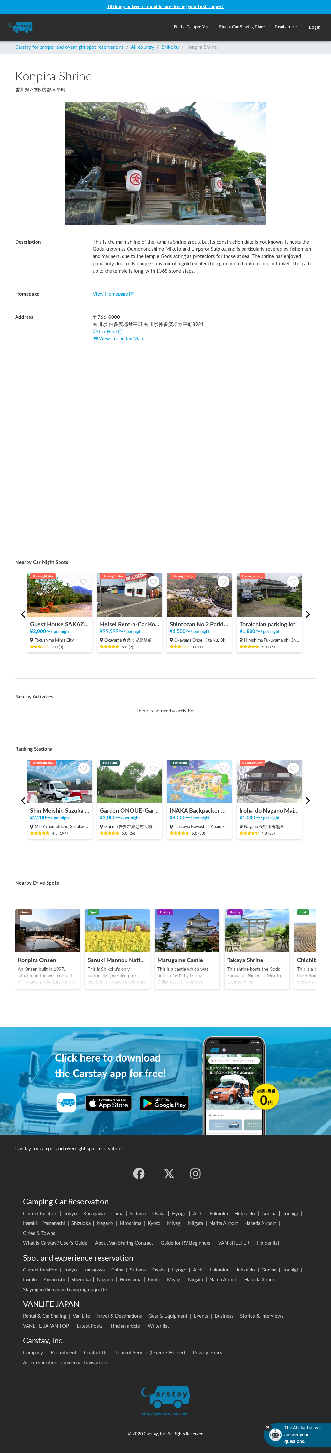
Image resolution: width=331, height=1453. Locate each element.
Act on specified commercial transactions (66, 1362)
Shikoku (170, 47)
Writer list (158, 1326)
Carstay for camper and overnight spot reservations (69, 47)
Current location (40, 1213)
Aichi (198, 1213)
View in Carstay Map (121, 339)
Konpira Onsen (37, 960)
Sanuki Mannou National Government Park (117, 960)
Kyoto (154, 1223)
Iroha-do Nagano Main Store (269, 811)
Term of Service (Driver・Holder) (150, 1352)
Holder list (268, 1243)
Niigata (195, 1223)
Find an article (125, 1326)
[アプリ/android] (164, 1103)
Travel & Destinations (119, 1316)
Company (33, 1352)
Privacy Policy (208, 1352)
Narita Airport (223, 1223)
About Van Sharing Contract (124, 1243)
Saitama (138, 1213)
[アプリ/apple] (108, 1103)
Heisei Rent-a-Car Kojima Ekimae (129, 624)
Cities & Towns (39, 1233)
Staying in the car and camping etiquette (65, 1289)
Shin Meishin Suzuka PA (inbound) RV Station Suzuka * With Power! (60, 811)
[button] (191, 27)
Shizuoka (81, 1223)
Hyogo (179, 1213)
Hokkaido (244, 1213)
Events (201, 1316)
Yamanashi (54, 1223)
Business (224, 1316)
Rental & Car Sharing (44, 1316)
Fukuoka (219, 1213)
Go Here (108, 331)
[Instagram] (195, 1173)
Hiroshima (130, 1223)
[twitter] (169, 1173)
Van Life (81, 1316)
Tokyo (70, 1213)
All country (142, 47)
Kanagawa (94, 1213)
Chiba (117, 1213)
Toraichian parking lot (267, 624)
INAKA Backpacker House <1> (199, 811)
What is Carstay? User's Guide (55, 1243)
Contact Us (96, 1352)
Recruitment (63, 1352)
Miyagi (174, 1223)
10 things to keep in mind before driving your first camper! (165, 6)
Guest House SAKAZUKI (60, 624)
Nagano (105, 1223)
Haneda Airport (260, 1223)
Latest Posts (90, 1326)
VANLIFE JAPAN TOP (46, 1326)
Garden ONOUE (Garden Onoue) (129, 811)
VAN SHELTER (233, 1243)
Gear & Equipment (167, 1316)
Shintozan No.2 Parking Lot (199, 624)
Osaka (159, 1213)
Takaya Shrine (245, 960)
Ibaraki (30, 1223)
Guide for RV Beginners (185, 1243)
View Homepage (110, 294)
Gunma (269, 1213)
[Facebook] (139, 1173)
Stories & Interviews (261, 1316)
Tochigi (290, 1213)
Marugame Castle (180, 960)
